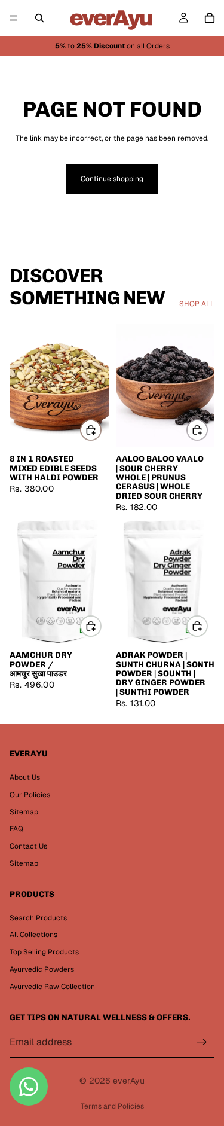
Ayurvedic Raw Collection (52, 986)
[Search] (39, 18)
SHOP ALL (196, 304)
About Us (25, 777)
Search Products (38, 918)
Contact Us (28, 846)
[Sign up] (201, 1042)
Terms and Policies (112, 1106)
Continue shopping (112, 179)
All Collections (33, 934)
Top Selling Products (44, 952)
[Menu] (13, 18)
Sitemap (24, 812)
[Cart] (210, 18)
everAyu (129, 1080)
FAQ (16, 829)
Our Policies (30, 795)
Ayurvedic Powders (42, 969)
